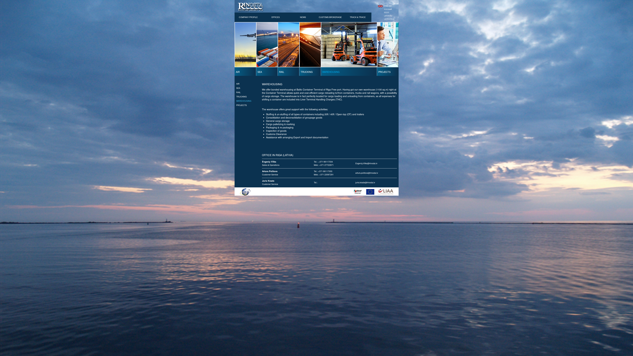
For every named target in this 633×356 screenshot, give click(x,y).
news (303, 17)
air (238, 83)
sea (238, 88)
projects (241, 105)
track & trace (358, 17)
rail (238, 92)
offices (275, 17)
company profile (248, 17)
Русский (388, 9)
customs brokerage (330, 17)
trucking (241, 96)
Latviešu (388, 16)
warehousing (243, 100)
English (388, 6)
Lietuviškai (389, 19)
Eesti (386, 12)
